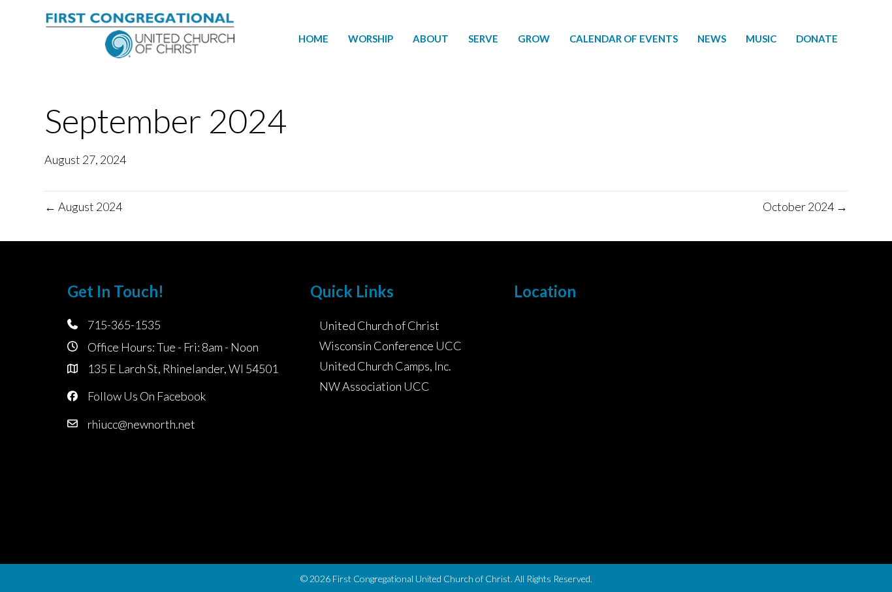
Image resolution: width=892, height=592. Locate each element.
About (431, 38)
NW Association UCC (374, 386)
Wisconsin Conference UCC (390, 345)
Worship (370, 38)
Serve (483, 38)
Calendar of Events (623, 38)
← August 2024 (83, 206)
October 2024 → (805, 206)
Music (761, 38)
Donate (817, 38)
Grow (534, 38)
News (711, 38)
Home (313, 38)
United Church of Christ (379, 325)
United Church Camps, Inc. (385, 366)
